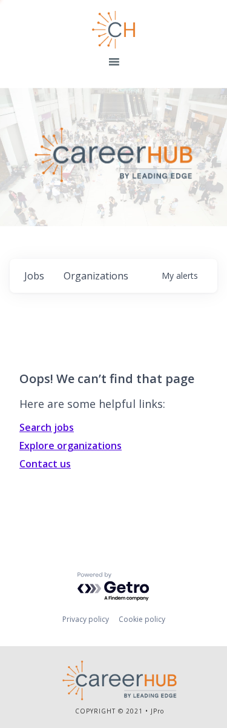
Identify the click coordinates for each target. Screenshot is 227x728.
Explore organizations (70, 445)
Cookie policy (142, 619)
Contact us (45, 463)
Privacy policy (85, 619)
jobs (34, 275)
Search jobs (46, 427)
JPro (157, 711)
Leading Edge (114, 29)
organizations (96, 275)
